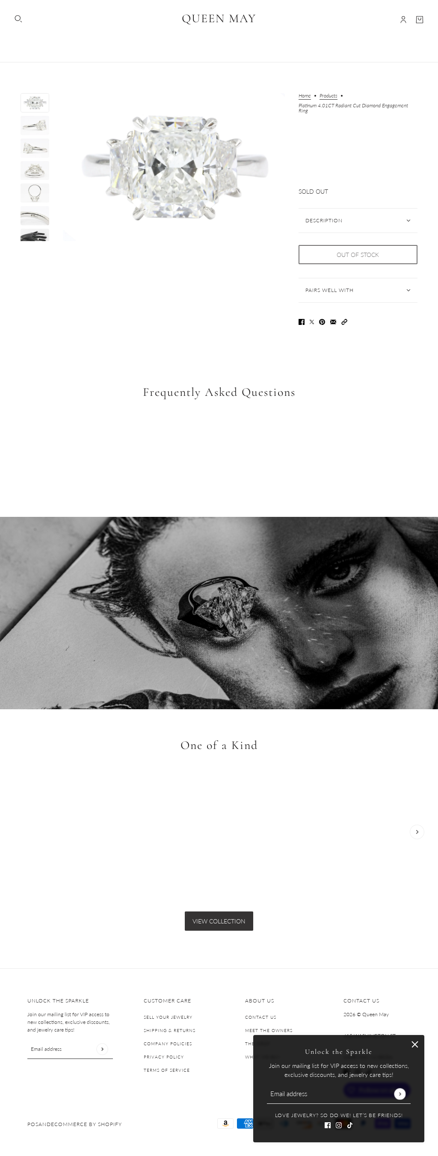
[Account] (403, 19)
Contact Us (260, 1017)
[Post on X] (311, 321)
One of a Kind (219, 745)
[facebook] (327, 1124)
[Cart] (419, 19)
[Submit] (399, 1094)
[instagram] (338, 1124)
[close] (415, 1044)
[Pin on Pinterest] (322, 321)
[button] (344, 321)
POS (32, 1124)
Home (305, 96)
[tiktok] (349, 1124)
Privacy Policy (164, 1056)
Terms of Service (167, 1070)
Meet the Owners (269, 1030)
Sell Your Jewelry (168, 1017)
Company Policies (168, 1043)
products (328, 96)
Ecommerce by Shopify (86, 1124)
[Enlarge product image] (173, 167)
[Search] (18, 19)
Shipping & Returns (169, 1030)
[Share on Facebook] (301, 321)
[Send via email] (333, 321)
